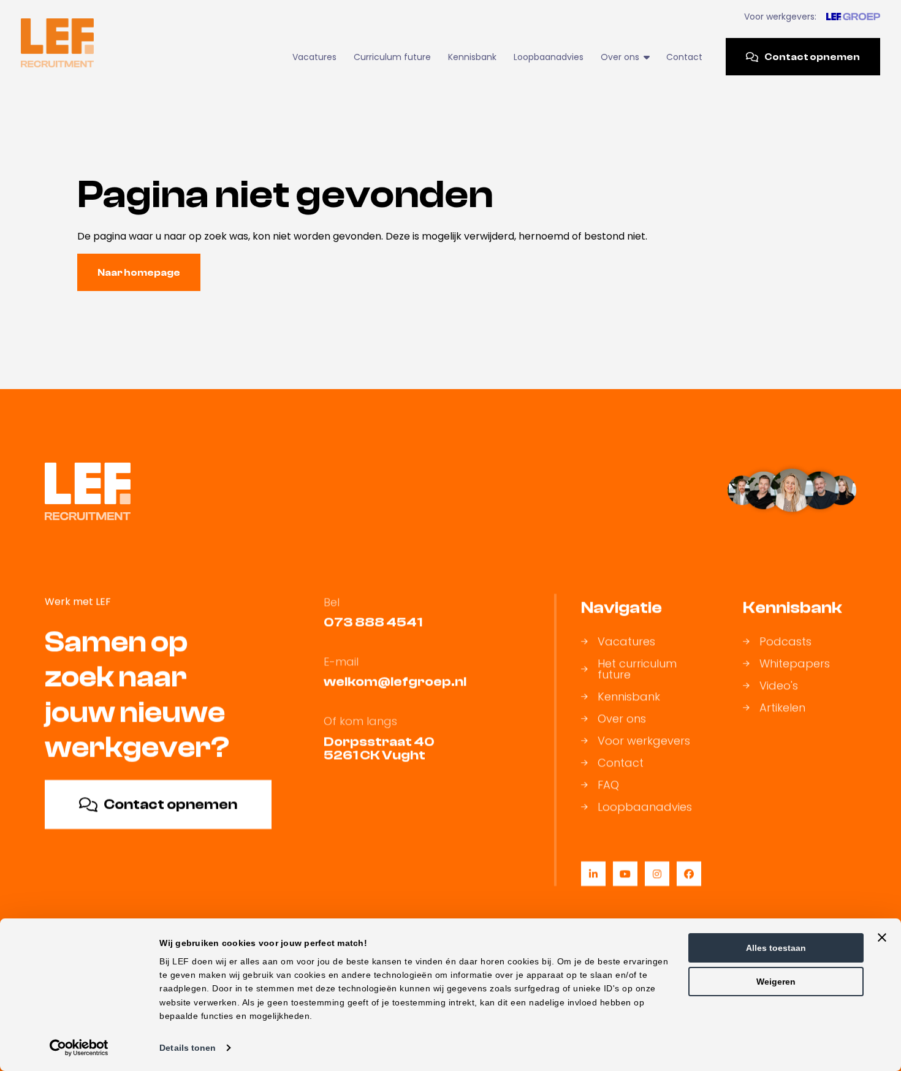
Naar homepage (138, 272)
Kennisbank (472, 57)
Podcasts (785, 641)
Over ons (622, 718)
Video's (778, 685)
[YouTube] (625, 873)
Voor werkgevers (644, 740)
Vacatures (314, 57)
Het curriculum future (637, 669)
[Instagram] (657, 873)
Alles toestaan (776, 948)
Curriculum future (392, 57)
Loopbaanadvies (549, 57)
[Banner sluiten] (882, 937)
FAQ (608, 784)
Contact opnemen (812, 56)
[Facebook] (689, 873)
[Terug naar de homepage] (57, 42)
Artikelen (782, 707)
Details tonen (187, 1048)
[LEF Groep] (853, 16)
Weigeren (776, 981)
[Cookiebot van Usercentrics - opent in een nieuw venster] (79, 1047)
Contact (684, 57)
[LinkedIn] (593, 873)
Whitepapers (794, 663)
